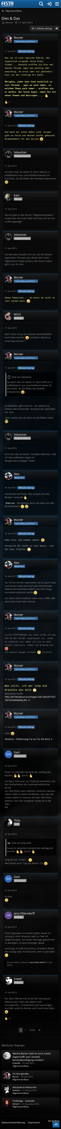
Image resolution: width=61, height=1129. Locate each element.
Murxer (9, 22)
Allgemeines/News (21, 1066)
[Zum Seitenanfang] (56, 1124)
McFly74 (16, 1104)
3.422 (32, 1030)
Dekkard (16, 1090)
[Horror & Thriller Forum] (7, 4)
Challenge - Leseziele (24, 1100)
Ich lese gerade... (21, 1073)
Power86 (16, 1063)
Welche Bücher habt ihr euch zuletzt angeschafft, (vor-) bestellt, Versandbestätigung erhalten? (32, 1056)
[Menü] (57, 4)
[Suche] (41, 4)
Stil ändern (53, 1120)
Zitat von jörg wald (21, 842)
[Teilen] (56, 28)
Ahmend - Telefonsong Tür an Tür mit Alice (27, 739)
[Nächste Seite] (39, 1030)
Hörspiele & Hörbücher (25, 1087)
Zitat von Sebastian (22, 376)
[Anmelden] (49, 4)
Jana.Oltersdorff (37, 962)
